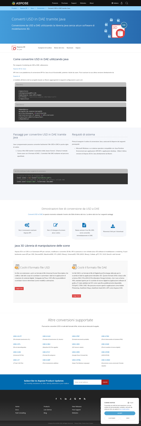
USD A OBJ (46, 344)
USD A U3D (17, 352)
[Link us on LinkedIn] (65, 399)
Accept (120, 413)
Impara (78, 48)
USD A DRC (76, 352)
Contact (91, 423)
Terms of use (85, 423)
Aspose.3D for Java (19, 69)
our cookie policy (124, 409)
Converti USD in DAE (35, 214)
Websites (83, 3)
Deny (127, 418)
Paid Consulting (20, 413)
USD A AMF (46, 360)
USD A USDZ (105, 360)
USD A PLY (46, 352)
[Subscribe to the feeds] (84, 399)
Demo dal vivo (59, 48)
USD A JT (16, 360)
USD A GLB (46, 336)
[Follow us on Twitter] (61, 399)
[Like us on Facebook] (56, 399)
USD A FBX (105, 336)
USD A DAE (105, 344)
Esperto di (16, 76)
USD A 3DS (75, 344)
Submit (105, 382)
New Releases (77, 406)
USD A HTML (76, 360)
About (92, 3)
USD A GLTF (17, 336)
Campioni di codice (45, 48)
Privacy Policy (78, 423)
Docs (17, 410)
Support (73, 3)
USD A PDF (76, 336)
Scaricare (70, 48)
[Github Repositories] (80, 399)
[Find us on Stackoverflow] (70, 399)
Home (17, 406)
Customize (111, 418)
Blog (45, 413)
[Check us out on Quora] (75, 399)
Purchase (65, 3)
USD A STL (17, 344)
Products (55, 3)
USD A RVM (105, 352)
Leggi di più (19, 288)
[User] (121, 3)
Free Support (76, 410)
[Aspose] (20, 3)
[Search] (126, 3)
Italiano (115, 3)
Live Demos (48, 410)
